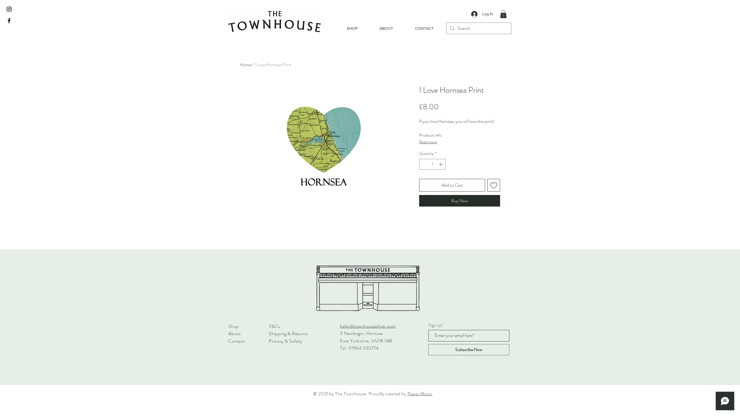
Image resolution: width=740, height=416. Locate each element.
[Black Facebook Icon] (9, 20)
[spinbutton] (432, 164)
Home (245, 64)
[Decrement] (423, 164)
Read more (428, 142)
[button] (503, 14)
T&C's (274, 326)
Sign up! (435, 325)
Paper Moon (420, 393)
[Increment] (441, 164)
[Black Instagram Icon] (9, 9)
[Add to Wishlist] (493, 185)
